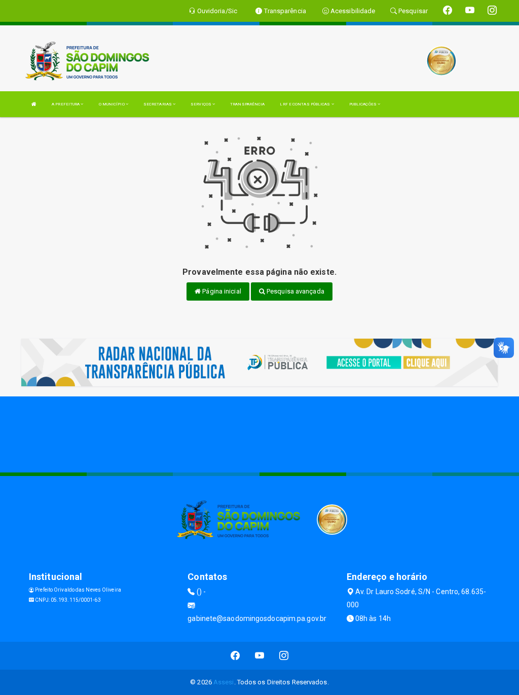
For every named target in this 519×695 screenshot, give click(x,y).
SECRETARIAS (158, 104)
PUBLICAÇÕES (363, 104)
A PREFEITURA (66, 104)
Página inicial (221, 291)
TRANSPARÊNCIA (247, 104)
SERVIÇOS (201, 104)
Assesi (223, 682)
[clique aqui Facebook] (235, 656)
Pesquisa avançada (294, 291)
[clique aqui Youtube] (260, 656)
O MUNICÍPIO (112, 104)
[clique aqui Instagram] (284, 656)
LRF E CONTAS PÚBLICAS (305, 104)
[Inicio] (34, 104)
